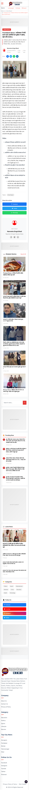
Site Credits (22, 784)
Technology (12, 592)
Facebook (15, 204)
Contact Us (4, 704)
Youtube (3, 768)
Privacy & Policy (6, 707)
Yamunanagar (10, 8)
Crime (12, 589)
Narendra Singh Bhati (13, 48)
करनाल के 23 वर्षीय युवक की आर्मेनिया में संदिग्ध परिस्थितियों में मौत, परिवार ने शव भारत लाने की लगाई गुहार (14, 545)
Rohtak (3, 746)
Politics (5, 586)
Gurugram (4, 740)
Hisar (2, 752)
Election (3, 729)
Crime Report (9, 11)
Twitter (15, 208)
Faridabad (4, 743)
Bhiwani (24, 8)
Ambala (18, 8)
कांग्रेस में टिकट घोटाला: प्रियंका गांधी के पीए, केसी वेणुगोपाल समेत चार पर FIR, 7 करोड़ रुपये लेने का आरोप (15, 459)
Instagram (4, 765)
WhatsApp (15, 212)
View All (22, 254)
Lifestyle (3, 726)
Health (5, 592)
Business (6, 589)
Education (19, 589)
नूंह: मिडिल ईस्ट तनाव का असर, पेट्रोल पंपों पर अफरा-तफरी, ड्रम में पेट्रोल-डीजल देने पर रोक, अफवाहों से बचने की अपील (15, 441)
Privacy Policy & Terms (10, 784)
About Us (4, 701)
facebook (4, 762)
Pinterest (4, 774)
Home (2, 11)
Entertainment (19, 586)
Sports (11, 586)
